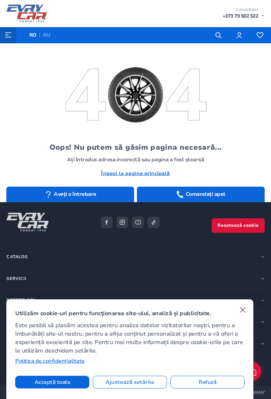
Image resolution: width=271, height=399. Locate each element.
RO (33, 35)
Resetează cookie (238, 225)
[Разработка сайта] (258, 392)
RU (46, 35)
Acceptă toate (53, 382)
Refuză (207, 382)
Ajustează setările (130, 382)
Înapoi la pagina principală (135, 173)
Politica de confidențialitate (50, 360)
